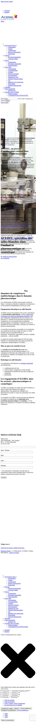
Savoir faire (7, 598)
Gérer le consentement (7, 720)
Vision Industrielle (9, 620)
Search (7, 100)
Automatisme (12, 593)
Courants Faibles (13, 590)
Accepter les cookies (7, 708)
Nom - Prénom (5, 450)
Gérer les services (9, 702)
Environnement (12, 607)
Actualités (7, 618)
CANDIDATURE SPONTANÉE (18, 627)
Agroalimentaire (13, 602)
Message (3, 465)
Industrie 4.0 (11, 622)
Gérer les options (9, 700)
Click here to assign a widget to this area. (13, 548)
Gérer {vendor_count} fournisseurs (14, 703)
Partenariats (11, 585)
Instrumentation (12, 597)
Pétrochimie (11, 615)
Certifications (12, 582)
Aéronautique (12, 600)
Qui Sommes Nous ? (10, 577)
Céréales (10, 603)
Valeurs (10, 580)
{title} (6, 713)
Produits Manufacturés (14, 617)
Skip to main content (7, 1)
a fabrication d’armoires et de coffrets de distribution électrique (17, 315)
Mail (2, 455)
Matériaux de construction (15, 613)
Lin (9, 612)
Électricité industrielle (14, 588)
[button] (2, 21)
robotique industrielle (27, 363)
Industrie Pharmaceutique (15, 610)
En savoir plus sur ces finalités (13, 705)
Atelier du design (14, 552)
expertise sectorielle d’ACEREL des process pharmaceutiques (17, 238)
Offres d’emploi (12, 625)
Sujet (2, 460)
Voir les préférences (26, 708)
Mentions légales (6, 551)
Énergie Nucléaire (13, 605)
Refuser (17, 708)
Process (6, 592)
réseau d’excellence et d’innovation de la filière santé (16, 225)
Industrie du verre (13, 608)
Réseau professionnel (14, 583)
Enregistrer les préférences (8, 710)
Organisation (12, 578)
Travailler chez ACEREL (11, 623)
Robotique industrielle (14, 595)
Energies (7, 587)
